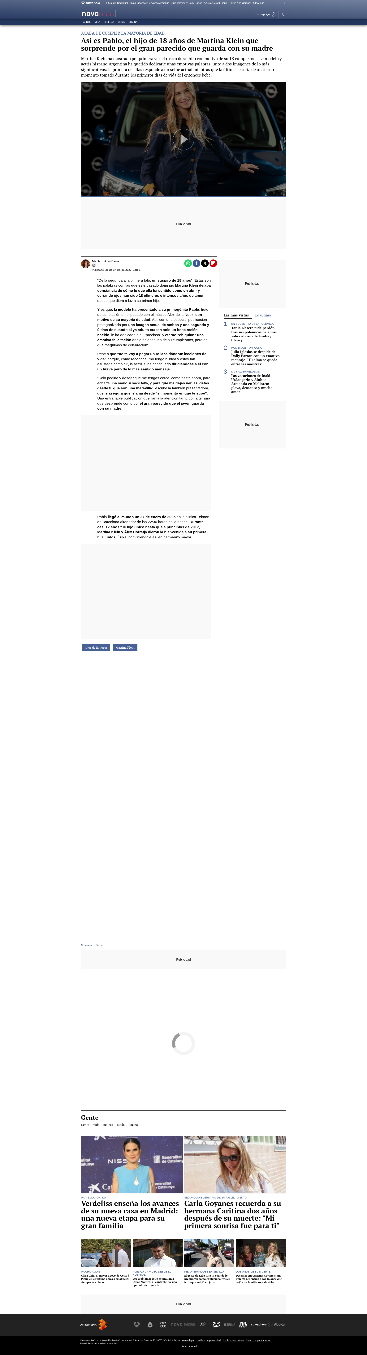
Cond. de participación (258, 1340)
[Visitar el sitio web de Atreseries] (203, 1324)
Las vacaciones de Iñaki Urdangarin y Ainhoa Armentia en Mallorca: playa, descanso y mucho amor (252, 384)
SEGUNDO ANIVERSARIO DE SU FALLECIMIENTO (215, 1197)
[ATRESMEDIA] (93, 1324)
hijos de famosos (96, 648)
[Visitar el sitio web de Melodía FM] (243, 1324)
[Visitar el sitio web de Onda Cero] (216, 1324)
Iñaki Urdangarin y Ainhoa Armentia (149, 3)
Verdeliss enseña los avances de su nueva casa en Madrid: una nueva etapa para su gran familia (130, 1214)
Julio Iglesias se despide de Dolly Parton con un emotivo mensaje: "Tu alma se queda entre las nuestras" (255, 358)
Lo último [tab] (263, 315)
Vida (97, 22)
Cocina (132, 22)
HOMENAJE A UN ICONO (246, 347)
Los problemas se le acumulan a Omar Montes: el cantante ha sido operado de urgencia (155, 1282)
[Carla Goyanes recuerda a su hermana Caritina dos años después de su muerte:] (235, 1165)
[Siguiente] (284, 3)
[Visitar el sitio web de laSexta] (150, 1324)
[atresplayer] (265, 15)
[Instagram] (94, 265)
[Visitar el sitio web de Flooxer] (280, 1324)
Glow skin (258, 3)
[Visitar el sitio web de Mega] (190, 1324)
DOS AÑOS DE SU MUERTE (253, 1271)
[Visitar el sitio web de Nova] (176, 1324)
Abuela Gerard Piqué (215, 3)
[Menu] (282, 22)
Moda (121, 22)
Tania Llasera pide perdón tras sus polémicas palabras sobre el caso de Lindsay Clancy (254, 334)
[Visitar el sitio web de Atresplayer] (262, 1324)
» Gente (98, 945)
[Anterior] (105, 3)
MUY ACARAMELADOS (245, 371)
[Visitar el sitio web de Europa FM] (229, 1324)
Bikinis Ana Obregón (240, 3)
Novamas (87, 945)
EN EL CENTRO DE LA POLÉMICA (252, 323)
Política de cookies (233, 1340)
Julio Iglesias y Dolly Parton (186, 3)
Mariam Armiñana (105, 261)
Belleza (109, 22)
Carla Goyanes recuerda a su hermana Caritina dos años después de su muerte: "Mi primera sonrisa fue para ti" (232, 1214)
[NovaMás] (110, 14)
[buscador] (282, 15)
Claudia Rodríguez (118, 3)
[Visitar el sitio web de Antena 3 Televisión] (136, 1324)
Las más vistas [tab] (236, 315)
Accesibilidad (189, 1346)
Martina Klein (125, 648)
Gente (87, 22)
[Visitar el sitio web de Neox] (163, 1324)
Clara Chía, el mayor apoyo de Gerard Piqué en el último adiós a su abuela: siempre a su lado (105, 1279)
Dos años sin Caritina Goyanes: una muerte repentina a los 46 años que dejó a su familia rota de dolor (259, 1279)
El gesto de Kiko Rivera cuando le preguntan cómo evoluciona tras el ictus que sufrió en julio (207, 1279)
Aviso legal (188, 1340)
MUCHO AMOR (90, 1271)
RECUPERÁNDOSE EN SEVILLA (204, 1271)
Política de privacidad (209, 1340)
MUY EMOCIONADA (93, 1197)
